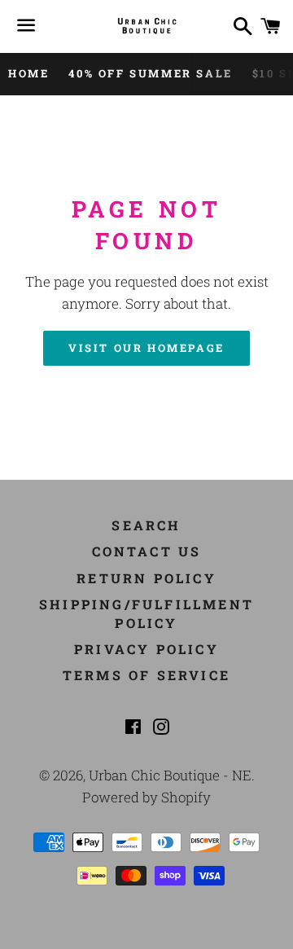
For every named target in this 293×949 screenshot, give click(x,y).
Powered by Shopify (146, 797)
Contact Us (147, 551)
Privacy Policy (146, 648)
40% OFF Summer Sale (150, 73)
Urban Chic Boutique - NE (170, 775)
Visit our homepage (146, 347)
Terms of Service (146, 674)
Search (146, 525)
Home (28, 73)
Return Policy (146, 578)
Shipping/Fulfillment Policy (146, 612)
